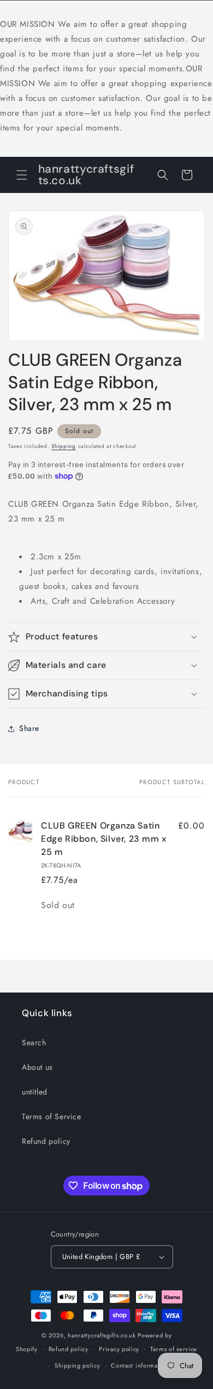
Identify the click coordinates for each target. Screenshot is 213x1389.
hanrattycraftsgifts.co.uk (102, 1335)
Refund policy (46, 1141)
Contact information (140, 1365)
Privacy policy (119, 1349)
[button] (22, 175)
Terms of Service (51, 1116)
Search (34, 1042)
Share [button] (29, 728)
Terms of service (173, 1349)
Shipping (63, 446)
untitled (35, 1091)
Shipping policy (77, 1365)
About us (37, 1067)
